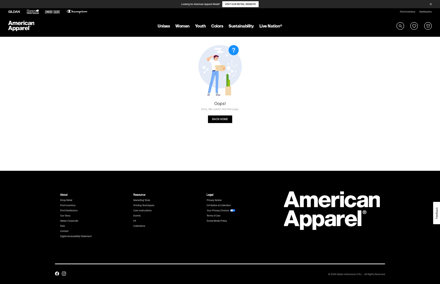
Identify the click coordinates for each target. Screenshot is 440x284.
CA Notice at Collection (219, 205)
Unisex (164, 26)
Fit (134, 220)
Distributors (425, 11)
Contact (64, 231)
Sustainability (241, 26)
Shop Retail (66, 200)
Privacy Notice (214, 200)
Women (182, 26)
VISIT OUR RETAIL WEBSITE (240, 4)
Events (137, 215)
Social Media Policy (217, 220)
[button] (436, 213)
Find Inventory (407, 11)
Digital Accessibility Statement (76, 236)
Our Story (65, 215)
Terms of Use (213, 215)
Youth (200, 26)
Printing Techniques (143, 205)
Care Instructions (142, 210)
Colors (217, 26)
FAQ (62, 226)
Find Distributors (69, 210)
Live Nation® (270, 26)
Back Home (220, 119)
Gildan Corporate (69, 220)
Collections (139, 226)
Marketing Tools (141, 200)
